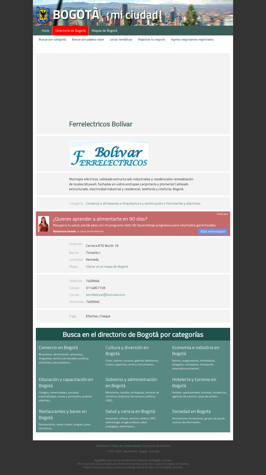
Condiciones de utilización (156, 446)
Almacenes (111, 203)
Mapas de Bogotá (104, 30)
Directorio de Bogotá (70, 30)
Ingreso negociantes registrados (192, 39)
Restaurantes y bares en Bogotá (63, 414)
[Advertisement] (133, 88)
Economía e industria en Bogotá (195, 350)
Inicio (45, 30)
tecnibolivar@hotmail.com (105, 294)
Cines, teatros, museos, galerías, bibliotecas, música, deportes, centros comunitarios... (132, 362)
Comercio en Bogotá (58, 347)
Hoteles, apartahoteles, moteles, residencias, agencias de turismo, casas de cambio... (199, 394)
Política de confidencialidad (125, 446)
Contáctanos (102, 446)
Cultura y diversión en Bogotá (127, 350)
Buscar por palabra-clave (88, 39)
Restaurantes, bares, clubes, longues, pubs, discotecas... (65, 426)
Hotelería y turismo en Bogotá (194, 382)
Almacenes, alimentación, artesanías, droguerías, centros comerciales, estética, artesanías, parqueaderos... (64, 358)
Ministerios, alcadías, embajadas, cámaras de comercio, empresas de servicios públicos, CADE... (132, 396)
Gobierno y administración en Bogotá (131, 382)
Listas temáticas (121, 39)
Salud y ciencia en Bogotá (130, 411)
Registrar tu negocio (151, 39)
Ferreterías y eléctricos (183, 203)
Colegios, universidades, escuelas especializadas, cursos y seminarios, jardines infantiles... (65, 396)
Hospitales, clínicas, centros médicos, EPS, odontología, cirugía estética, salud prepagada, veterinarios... (131, 422)
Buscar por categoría (52, 39)
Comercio (93, 203)
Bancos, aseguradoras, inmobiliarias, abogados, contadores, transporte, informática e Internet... (193, 364)
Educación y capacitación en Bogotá (66, 382)
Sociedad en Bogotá (191, 411)
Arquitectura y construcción (143, 203)
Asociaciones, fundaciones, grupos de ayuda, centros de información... (198, 420)
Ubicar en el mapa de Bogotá (107, 266)
